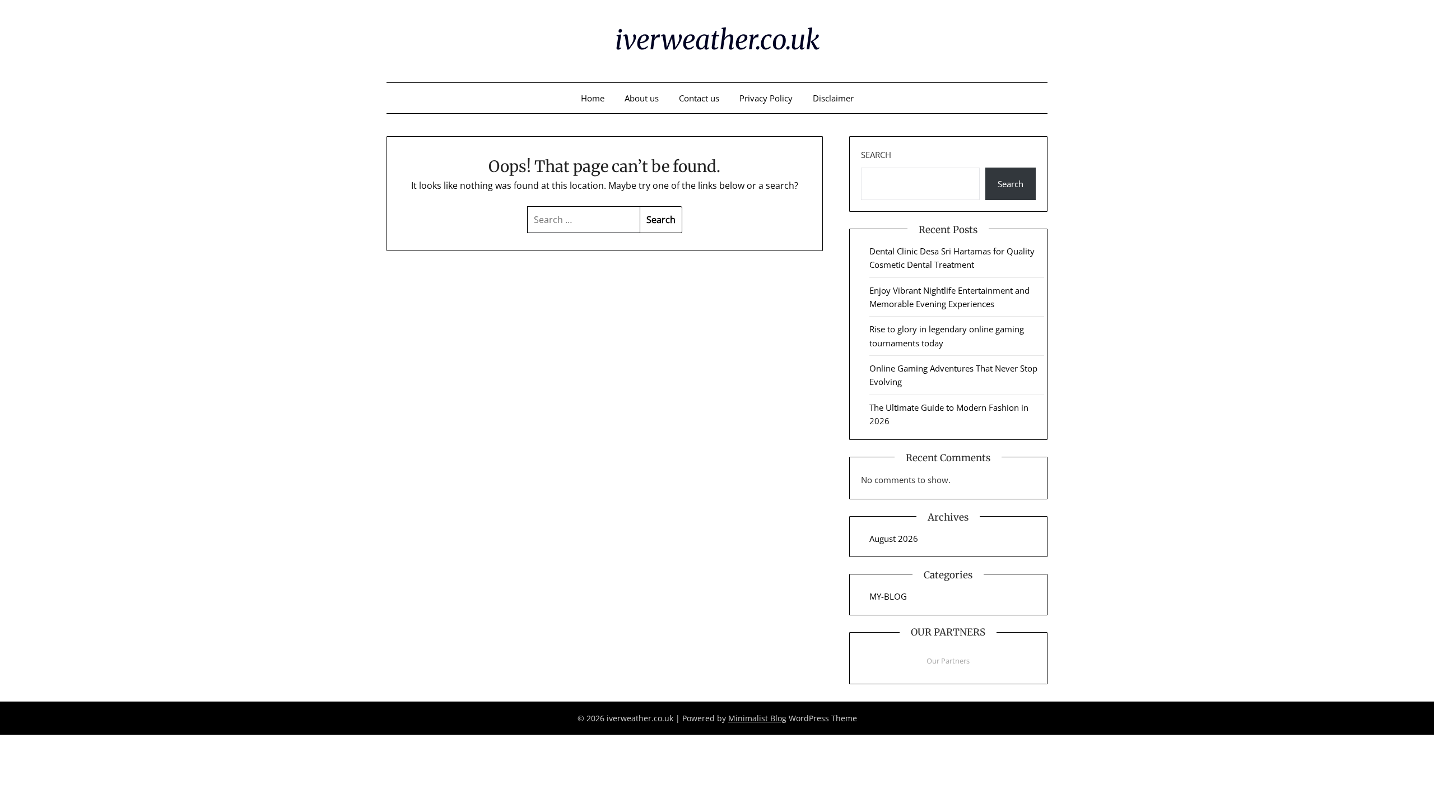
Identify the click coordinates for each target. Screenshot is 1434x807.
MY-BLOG (888, 596)
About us (642, 98)
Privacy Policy (766, 98)
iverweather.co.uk (717, 40)
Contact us (699, 98)
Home (592, 98)
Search (876, 154)
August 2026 (893, 538)
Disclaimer (833, 98)
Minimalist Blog (757, 718)
